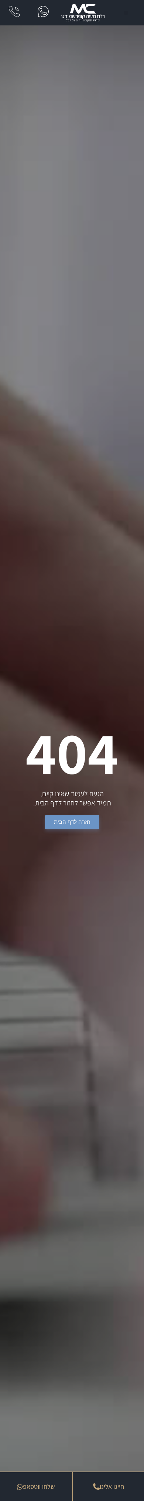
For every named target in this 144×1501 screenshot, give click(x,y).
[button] (126, 13)
